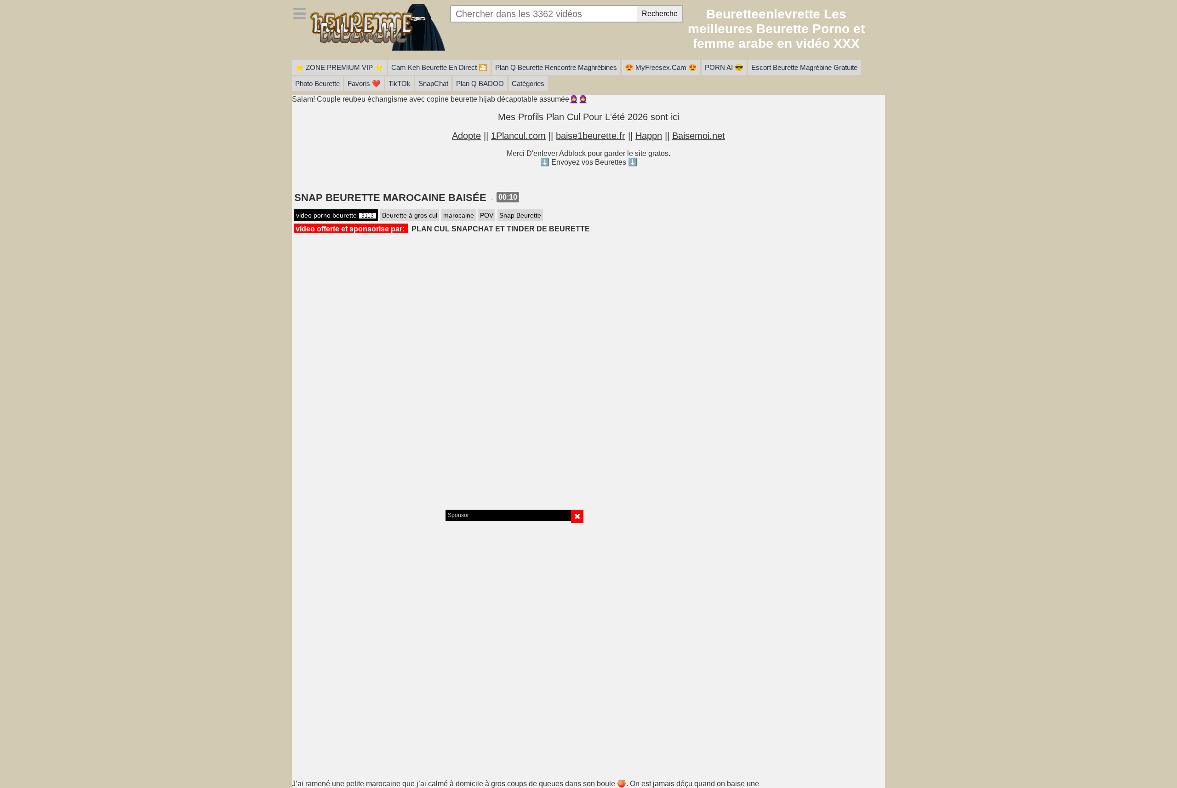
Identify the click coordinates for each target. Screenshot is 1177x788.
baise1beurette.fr (590, 136)
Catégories (528, 83)
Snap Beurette (520, 215)
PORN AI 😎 (724, 67)
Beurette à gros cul (409, 215)
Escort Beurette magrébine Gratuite (804, 67)
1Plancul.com (518, 136)
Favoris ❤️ (364, 83)
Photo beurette (317, 83)
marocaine (458, 215)
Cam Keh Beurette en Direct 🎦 (439, 67)
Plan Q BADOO (480, 83)
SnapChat (433, 83)
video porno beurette (335, 215)
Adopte (466, 136)
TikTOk (400, 83)
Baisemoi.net (698, 136)
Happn (648, 136)
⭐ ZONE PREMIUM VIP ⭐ (339, 67)
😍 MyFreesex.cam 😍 (661, 67)
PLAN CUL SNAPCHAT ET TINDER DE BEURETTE (500, 229)
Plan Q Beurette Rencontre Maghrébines (556, 67)
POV (486, 215)
